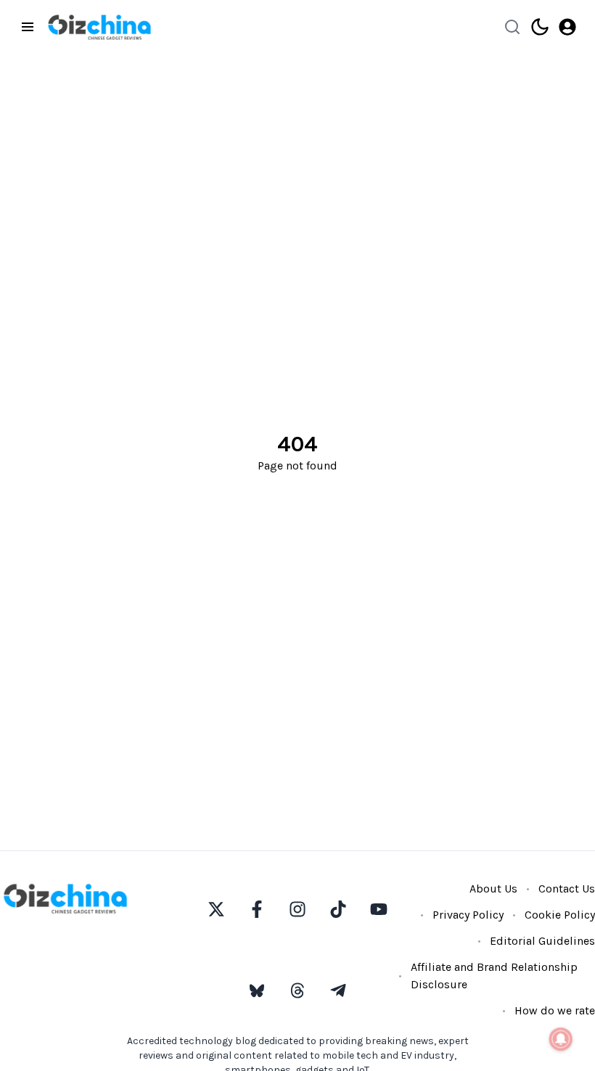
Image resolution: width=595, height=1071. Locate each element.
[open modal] (567, 27)
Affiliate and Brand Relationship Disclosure (494, 975)
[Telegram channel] (338, 990)
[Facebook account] (257, 909)
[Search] (512, 27)
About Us (493, 888)
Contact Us (566, 888)
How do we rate (554, 1010)
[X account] (216, 909)
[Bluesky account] (257, 990)
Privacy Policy (468, 915)
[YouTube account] (378, 909)
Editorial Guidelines (542, 941)
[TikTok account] (338, 909)
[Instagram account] (297, 909)
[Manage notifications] (561, 1039)
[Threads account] (297, 990)
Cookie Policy (560, 915)
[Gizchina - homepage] (99, 27)
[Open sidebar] (27, 27)
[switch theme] (540, 27)
